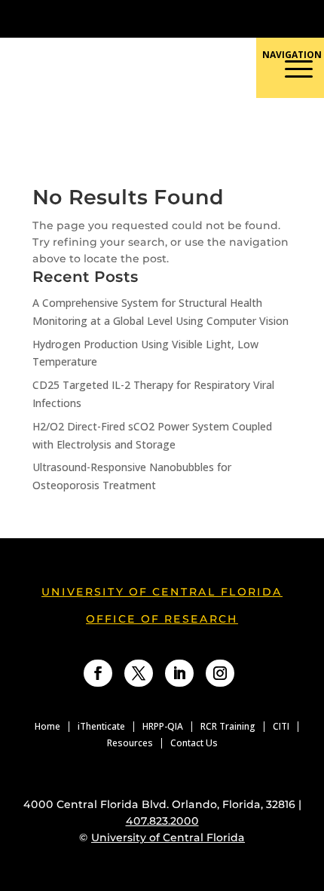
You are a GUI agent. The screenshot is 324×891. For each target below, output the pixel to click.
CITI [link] (281, 726)
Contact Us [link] (194, 743)
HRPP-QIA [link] (162, 726)
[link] (119, 18)
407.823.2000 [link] (162, 821)
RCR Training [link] (227, 726)
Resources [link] (130, 743)
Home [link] (47, 726)
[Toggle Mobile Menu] (304, 18)
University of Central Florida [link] (162, 592)
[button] (231, 130)
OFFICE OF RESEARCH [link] (162, 619)
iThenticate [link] (101, 726)
